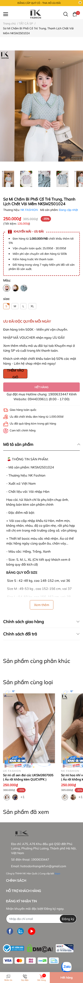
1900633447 (40, 859)
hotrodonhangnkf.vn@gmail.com (43, 866)
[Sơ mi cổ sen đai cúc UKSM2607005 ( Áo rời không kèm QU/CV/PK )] (29, 728)
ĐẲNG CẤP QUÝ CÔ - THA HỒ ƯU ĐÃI (39, 2)
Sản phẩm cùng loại (28, 682)
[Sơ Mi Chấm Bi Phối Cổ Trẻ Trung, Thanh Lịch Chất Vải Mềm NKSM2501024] (41, 106)
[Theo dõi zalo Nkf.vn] (20, 931)
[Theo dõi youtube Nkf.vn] (31, 931)
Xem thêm (41, 605)
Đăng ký (68, 919)
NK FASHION (29, 210)
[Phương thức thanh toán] (31, 960)
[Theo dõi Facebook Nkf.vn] (10, 931)
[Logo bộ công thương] (38, 947)
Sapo (57, 873)
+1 (23, 796)
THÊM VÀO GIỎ (15, 373)
